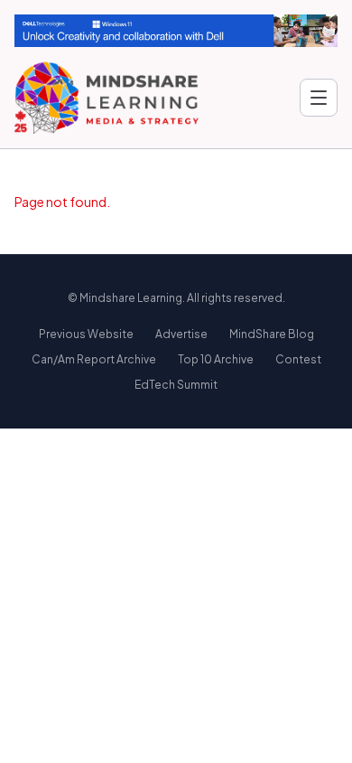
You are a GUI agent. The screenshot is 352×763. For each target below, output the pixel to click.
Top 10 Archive (216, 359)
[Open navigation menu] (319, 98)
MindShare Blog (271, 334)
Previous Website (86, 334)
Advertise (181, 334)
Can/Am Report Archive (94, 359)
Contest (298, 359)
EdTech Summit (176, 384)
